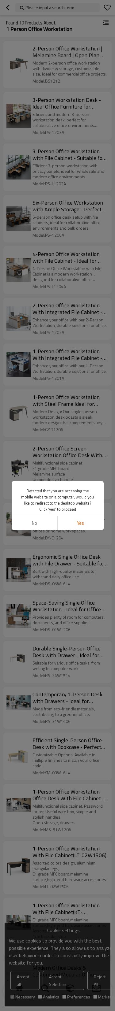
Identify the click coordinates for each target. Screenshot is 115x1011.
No (34, 523)
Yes (80, 523)
